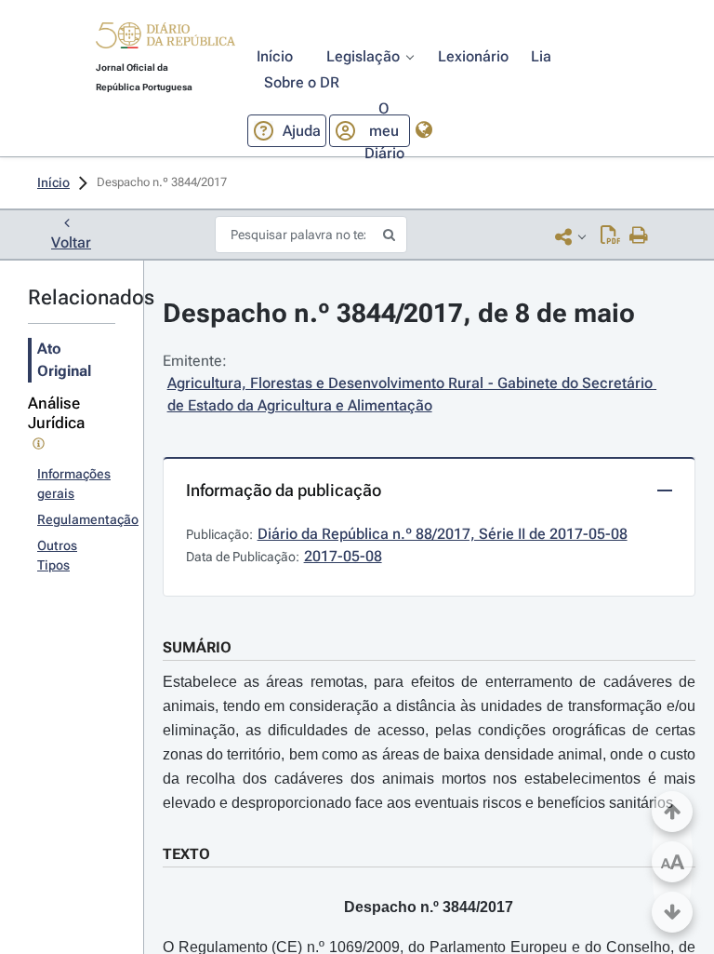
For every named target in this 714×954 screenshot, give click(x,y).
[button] (165, 38)
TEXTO (186, 854)
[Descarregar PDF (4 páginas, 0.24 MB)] (610, 236)
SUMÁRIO (197, 647)
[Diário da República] (165, 39)
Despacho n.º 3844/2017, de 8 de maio (399, 313)
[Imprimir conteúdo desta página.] (639, 236)
